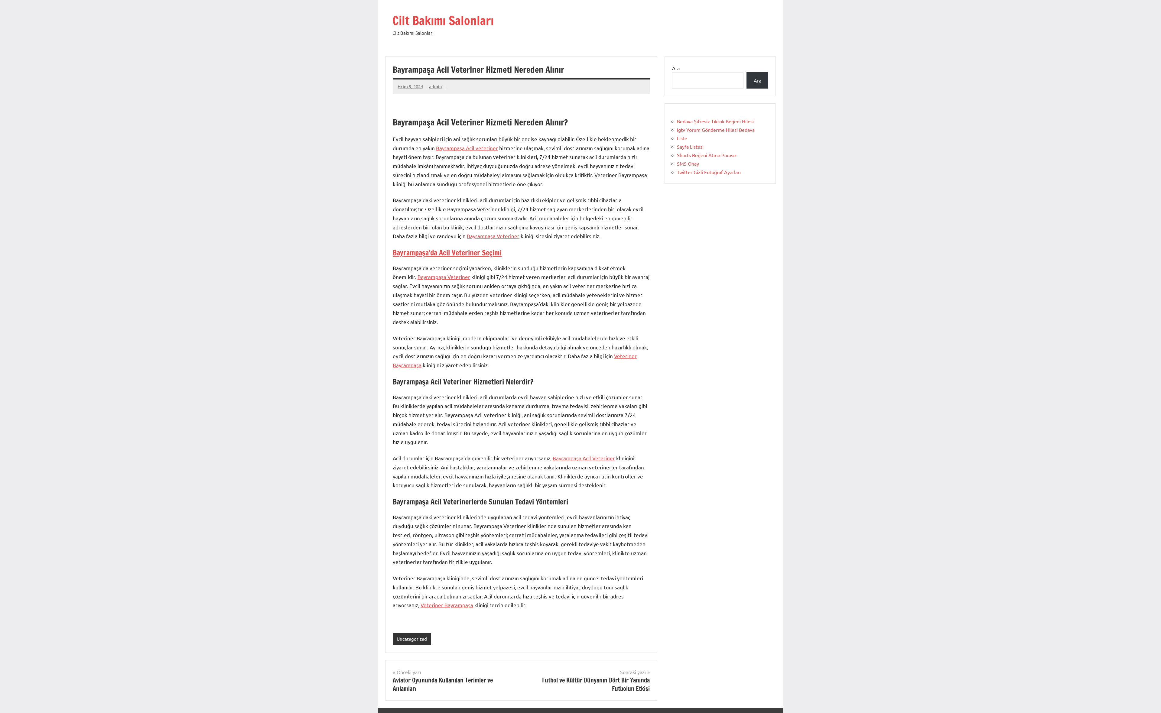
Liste (682, 138)
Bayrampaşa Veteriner (493, 236)
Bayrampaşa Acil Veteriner (584, 458)
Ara (676, 68)
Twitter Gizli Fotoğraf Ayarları (709, 172)
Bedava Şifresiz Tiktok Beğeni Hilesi (715, 121)
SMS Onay (688, 163)
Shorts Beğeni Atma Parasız (707, 155)
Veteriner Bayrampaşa (447, 605)
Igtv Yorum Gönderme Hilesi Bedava (716, 130)
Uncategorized (412, 639)
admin (435, 86)
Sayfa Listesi (690, 147)
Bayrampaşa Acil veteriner (467, 148)
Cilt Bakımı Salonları (443, 20)
